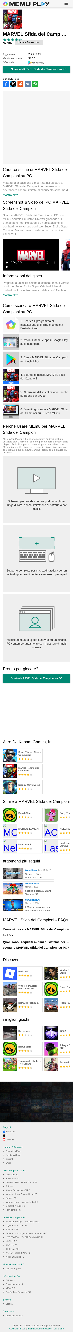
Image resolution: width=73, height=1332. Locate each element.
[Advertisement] (36, 127)
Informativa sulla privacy (40, 1328)
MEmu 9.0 (10, 1288)
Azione (7, 42)
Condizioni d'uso (17, 1328)
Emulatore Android (14, 1284)
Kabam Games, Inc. (29, 42)
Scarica (9, 1304)
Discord (9, 1159)
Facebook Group (13, 1155)
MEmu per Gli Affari (14, 1315)
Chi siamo (59, 1328)
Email (8, 1163)
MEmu (26, 4)
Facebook (10, 1131)
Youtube (10, 1139)
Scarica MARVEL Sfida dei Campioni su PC (39, 69)
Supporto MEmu (13, 1151)
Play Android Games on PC (18, 1292)
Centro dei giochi (13, 1268)
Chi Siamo (10, 1280)
